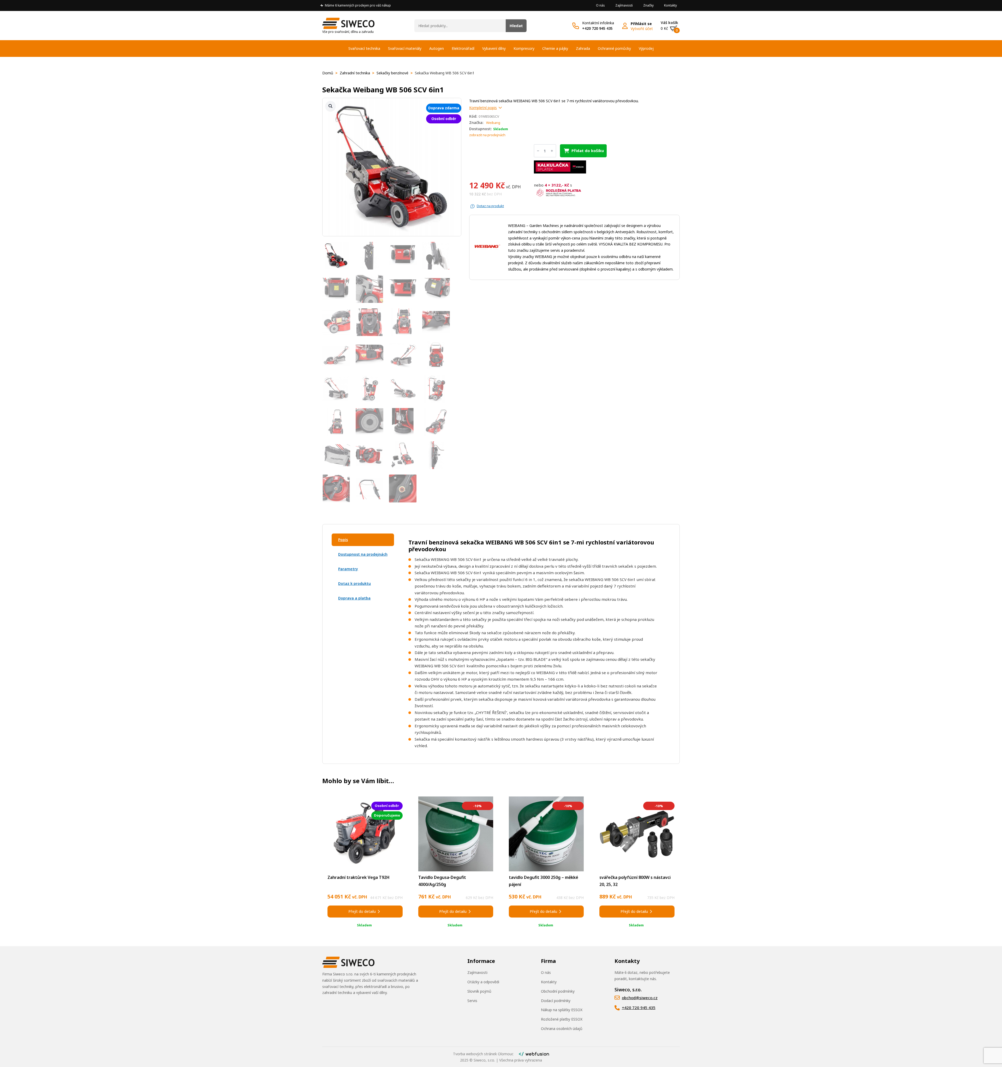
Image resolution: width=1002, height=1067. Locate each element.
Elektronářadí (463, 48)
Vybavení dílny (494, 48)
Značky (648, 5)
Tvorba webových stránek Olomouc (483, 1053)
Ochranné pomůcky (614, 48)
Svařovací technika (364, 48)
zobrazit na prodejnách (487, 135)
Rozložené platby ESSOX (561, 1019)
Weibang (493, 122)
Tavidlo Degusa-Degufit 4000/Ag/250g (442, 880)
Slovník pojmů (479, 991)
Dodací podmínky (555, 1000)
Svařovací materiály (404, 48)
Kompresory (524, 48)
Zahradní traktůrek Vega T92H (358, 877)
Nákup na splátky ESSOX (561, 1009)
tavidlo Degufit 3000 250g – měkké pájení (543, 880)
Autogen (436, 48)
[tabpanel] (534, 644)
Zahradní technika (355, 72)
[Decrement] (538, 150)
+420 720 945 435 (597, 28)
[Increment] (552, 150)
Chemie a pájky (555, 48)
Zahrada (583, 48)
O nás (600, 5)
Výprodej (646, 48)
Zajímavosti (624, 5)
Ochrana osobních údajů (561, 1028)
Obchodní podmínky (558, 991)
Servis (472, 1000)
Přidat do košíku (587, 150)
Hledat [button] (516, 25)
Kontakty (670, 5)
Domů (327, 72)
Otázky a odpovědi (483, 981)
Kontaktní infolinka (598, 22)
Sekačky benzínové (392, 72)
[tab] (363, 540)
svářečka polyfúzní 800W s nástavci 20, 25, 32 (635, 880)
